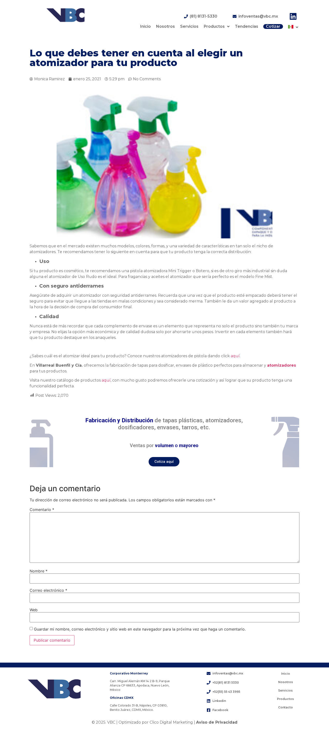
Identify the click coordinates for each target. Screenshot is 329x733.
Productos (214, 26)
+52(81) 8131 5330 (225, 682)
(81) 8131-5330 (203, 16)
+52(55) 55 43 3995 (226, 691)
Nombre (38, 571)
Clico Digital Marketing (171, 722)
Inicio (145, 26)
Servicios (189, 26)
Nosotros (165, 26)
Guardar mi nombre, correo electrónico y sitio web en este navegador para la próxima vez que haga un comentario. (140, 629)
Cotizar (273, 26)
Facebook (220, 710)
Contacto (285, 707)
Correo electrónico (48, 590)
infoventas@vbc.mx (258, 16)
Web (34, 610)
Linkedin (219, 701)
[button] (164, 461)
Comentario (42, 509)
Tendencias (246, 26)
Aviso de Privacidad (216, 722)
